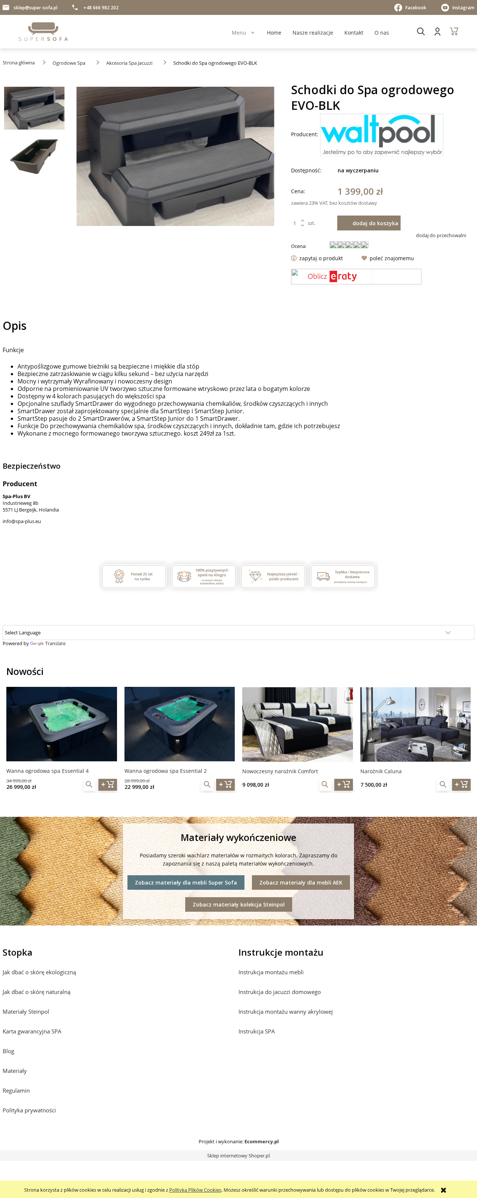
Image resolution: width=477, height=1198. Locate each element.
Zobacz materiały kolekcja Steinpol (239, 904)
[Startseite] (43, 31)
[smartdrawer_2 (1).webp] (34, 156)
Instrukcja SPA (256, 1031)
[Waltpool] (382, 134)
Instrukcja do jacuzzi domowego (279, 991)
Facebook (415, 7)
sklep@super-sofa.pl (35, 7)
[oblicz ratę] (356, 276)
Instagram (463, 7)
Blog (8, 1051)
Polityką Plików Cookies (195, 1189)
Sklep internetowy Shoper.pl (238, 1155)
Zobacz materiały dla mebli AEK (300, 882)
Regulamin (16, 1090)
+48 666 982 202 (101, 7)
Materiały (15, 1070)
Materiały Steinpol (26, 1011)
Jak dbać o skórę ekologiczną (39, 972)
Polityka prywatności (29, 1110)
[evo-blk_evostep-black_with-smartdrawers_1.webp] (34, 110)
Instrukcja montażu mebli (271, 972)
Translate (55, 643)
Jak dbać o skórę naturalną (36, 991)
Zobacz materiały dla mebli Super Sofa (186, 882)
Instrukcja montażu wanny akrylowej (285, 1011)
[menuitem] (239, 32)
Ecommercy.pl (261, 1141)
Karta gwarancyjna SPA (32, 1031)
